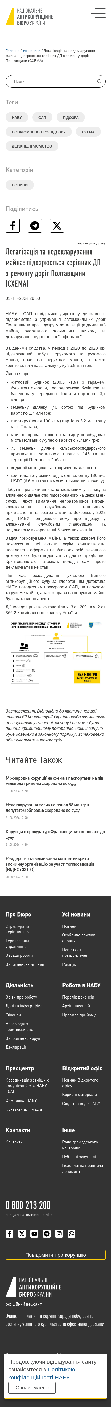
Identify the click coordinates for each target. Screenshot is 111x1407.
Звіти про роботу (21, 997)
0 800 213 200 (28, 1205)
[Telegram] (47, 1234)
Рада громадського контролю (80, 1144)
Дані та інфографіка (24, 1005)
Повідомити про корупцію (55, 1255)
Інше (68, 1129)
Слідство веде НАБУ (81, 1103)
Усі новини (76, 914)
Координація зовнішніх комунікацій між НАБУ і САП (27, 1085)
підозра (71, 118)
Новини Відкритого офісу (80, 1082)
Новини (20, 185)
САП (42, 118)
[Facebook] (9, 1234)
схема (88, 132)
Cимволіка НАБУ (21, 1100)
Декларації (16, 1047)
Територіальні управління (18, 943)
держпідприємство (32, 146)
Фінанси (13, 1014)
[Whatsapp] (71, 1234)
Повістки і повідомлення (75, 952)
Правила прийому (79, 1014)
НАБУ (17, 118)
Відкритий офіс (82, 1067)
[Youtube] (34, 1234)
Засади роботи (19, 955)
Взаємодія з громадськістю (19, 1026)
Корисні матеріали (79, 1094)
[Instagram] (59, 1234)
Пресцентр (20, 1067)
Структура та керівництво (17, 928)
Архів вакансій (76, 1005)
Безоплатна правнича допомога (82, 1168)
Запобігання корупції (25, 1038)
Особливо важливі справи (79, 937)
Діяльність (19, 984)
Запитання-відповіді (25, 964)
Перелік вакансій (78, 997)
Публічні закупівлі (79, 1156)
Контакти (18, 1129)
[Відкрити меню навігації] (98, 13)
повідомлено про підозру (39, 132)
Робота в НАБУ (81, 984)
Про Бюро (18, 914)
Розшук (69, 964)
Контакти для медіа (24, 1109)
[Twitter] (22, 1234)
